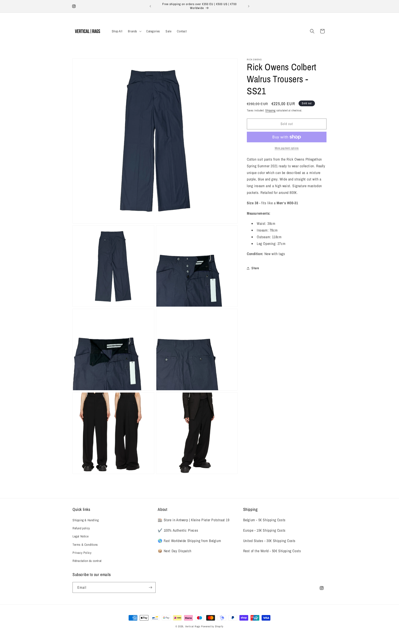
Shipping (270, 110)
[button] (134, 31)
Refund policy (81, 528)
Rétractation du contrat (87, 561)
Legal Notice (80, 536)
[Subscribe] (150, 587)
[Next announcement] (249, 6)
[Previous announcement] (150, 6)
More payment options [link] (287, 148)
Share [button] (255, 268)
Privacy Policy (82, 553)
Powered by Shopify (212, 626)
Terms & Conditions (85, 545)
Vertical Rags (192, 626)
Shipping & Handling (86, 520)
